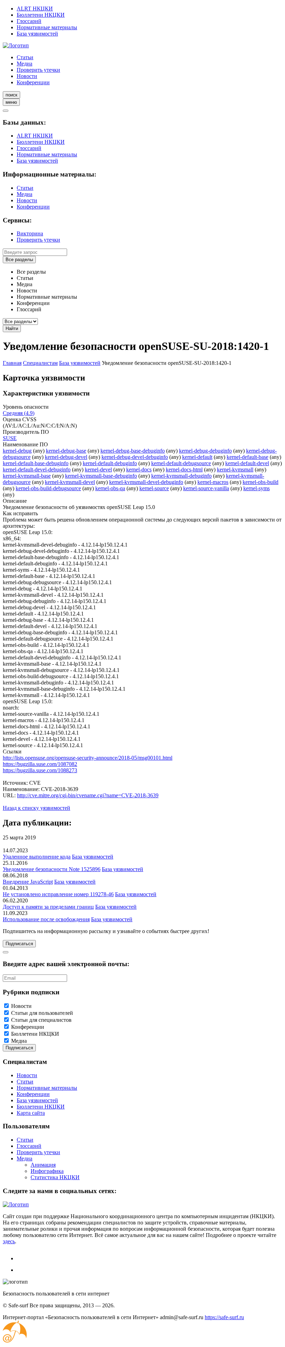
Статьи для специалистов (41, 1020)
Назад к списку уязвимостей (36, 808)
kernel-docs (139, 469)
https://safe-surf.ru (224, 1317)
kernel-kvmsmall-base (27, 476)
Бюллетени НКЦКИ (41, 15)
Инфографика (47, 1171)
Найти (12, 328)
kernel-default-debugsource (181, 463)
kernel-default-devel (247, 463)
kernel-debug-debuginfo (205, 451)
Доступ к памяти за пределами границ (48, 907)
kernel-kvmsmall (235, 469)
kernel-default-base (247, 457)
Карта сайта (31, 1113)
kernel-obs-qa (110, 488)
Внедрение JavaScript (28, 882)
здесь (9, 1241)
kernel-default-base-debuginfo (35, 463)
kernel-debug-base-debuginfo (132, 451)
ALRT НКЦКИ (35, 8)
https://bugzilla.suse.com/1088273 (40, 770)
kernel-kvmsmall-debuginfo (181, 476)
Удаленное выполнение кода (37, 857)
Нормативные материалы (47, 27)
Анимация (43, 1165)
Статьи (25, 57)
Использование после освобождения (46, 919)
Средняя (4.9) (18, 413)
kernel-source (154, 488)
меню (11, 102)
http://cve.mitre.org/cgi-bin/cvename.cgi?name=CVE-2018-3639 (87, 795)
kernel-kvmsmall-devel (70, 482)
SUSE (10, 438)
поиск (11, 94)
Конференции (33, 82)
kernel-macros (212, 482)
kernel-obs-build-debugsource (48, 488)
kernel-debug (17, 451)
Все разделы (19, 259)
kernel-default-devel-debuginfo (37, 469)
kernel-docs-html (184, 469)
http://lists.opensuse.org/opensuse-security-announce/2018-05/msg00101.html (87, 758)
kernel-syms (256, 488)
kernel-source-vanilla (206, 488)
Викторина (30, 233)
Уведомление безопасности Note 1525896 (51, 869)
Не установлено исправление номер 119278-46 (58, 894)
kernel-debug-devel (66, 457)
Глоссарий (29, 21)
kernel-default (197, 457)
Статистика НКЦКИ (55, 1177)
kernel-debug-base (66, 451)
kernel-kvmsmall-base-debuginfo (101, 476)
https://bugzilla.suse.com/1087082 (40, 764)
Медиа (24, 63)
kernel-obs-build (260, 482)
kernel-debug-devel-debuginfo (134, 457)
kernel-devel (98, 469)
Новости (27, 76)
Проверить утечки (38, 70)
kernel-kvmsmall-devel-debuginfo (146, 482)
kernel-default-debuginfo (110, 463)
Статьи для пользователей (42, 1013)
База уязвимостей (37, 34)
